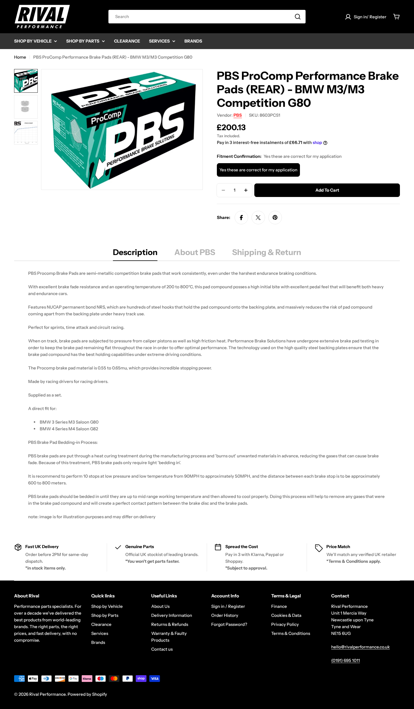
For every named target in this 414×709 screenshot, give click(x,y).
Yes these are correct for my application (258, 169)
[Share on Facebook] (241, 217)
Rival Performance (47, 694)
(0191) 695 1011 (345, 660)
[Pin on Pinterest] (275, 217)
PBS (237, 115)
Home (20, 57)
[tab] (135, 254)
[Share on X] (258, 217)
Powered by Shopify (87, 694)
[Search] (297, 16)
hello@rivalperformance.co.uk (360, 647)
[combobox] (207, 16)
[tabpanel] (207, 395)
